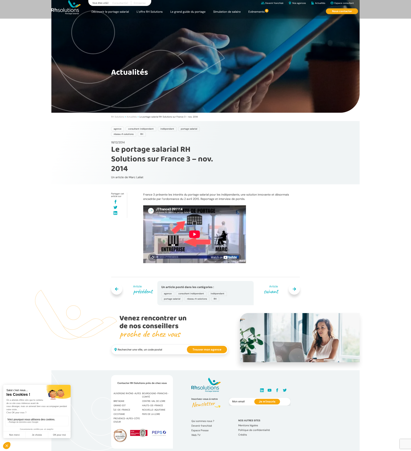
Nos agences (299, 3)
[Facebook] (115, 202)
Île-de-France (122, 409)
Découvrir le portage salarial (110, 12)
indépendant (167, 128)
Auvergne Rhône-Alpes (127, 393)
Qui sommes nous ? (202, 421)
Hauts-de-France (152, 405)
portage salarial (189, 128)
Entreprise (140, 3)
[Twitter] (115, 207)
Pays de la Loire (151, 414)
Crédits (242, 434)
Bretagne (119, 401)
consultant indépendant (141, 128)
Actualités (320, 3)
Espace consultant (344, 3)
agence (117, 128)
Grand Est (120, 405)
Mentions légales (248, 425)
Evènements (256, 12)
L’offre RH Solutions (150, 12)
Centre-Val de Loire (153, 401)
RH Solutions (117, 116)
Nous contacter (342, 11)
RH (141, 134)
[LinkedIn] (115, 213)
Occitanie (119, 414)
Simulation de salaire (227, 12)
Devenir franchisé (274, 3)
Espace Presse (200, 430)
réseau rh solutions (124, 134)
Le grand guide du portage (188, 12)
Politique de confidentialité (254, 430)
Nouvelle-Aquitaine (153, 409)
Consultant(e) (120, 3)
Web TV (196, 435)
